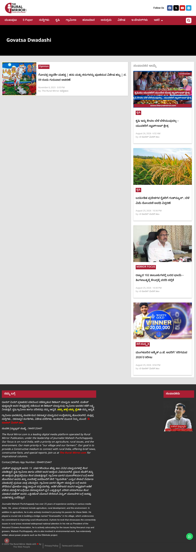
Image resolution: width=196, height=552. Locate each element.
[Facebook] (170, 8)
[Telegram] (188, 8)
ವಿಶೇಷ (121, 20)
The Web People (21, 547)
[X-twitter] (176, 8)
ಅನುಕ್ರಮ (106, 20)
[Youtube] (182, 8)
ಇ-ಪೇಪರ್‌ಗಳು (139, 20)
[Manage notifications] (6, 540)
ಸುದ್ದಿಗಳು (44, 20)
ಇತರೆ (157, 20)
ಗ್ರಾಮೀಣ (71, 20)
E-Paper (28, 20)
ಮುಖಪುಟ (11, 20)
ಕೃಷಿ (57, 20)
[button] (188, 20)
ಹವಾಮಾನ (88, 20)
